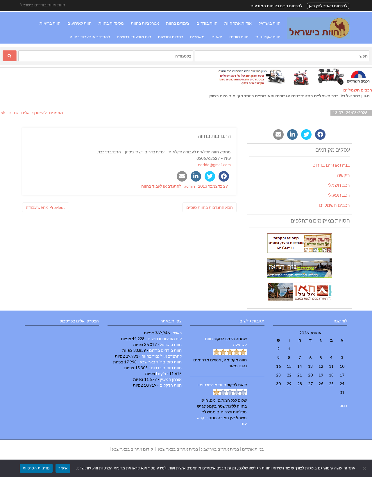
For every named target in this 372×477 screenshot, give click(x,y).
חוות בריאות (50, 23)
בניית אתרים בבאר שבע (178, 448)
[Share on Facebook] (224, 176)
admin (189, 186)
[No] (365, 468)
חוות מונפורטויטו (211, 384)
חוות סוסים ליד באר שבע (161, 361)
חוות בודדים (206, 23)
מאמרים (197, 36)
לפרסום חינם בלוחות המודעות (276, 5)
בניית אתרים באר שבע (220, 448)
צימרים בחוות (177, 23)
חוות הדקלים (171, 385)
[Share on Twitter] (210, 176)
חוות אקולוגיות (267, 36)
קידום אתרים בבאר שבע (132, 448)
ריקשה (343, 175)
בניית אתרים (253, 448)
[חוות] (318, 37)
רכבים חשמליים (357, 89)
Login (161, 373)
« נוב (343, 405)
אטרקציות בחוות (145, 23)
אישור (62, 468)
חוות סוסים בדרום (166, 367)
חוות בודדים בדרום (165, 350)
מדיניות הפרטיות (36, 468)
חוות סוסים (238, 36)
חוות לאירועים (79, 23)
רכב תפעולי (339, 195)
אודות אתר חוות (238, 23)
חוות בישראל (269, 23)
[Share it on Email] (182, 176)
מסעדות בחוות (111, 23)
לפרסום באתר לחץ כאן (328, 5)
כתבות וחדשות (170, 36)
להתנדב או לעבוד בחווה (90, 36)
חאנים (217, 36)
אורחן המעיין (171, 379)
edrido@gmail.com (214, 164)
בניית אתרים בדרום (331, 165)
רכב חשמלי (339, 185)
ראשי (177, 332)
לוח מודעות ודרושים (134, 36)
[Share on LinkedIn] (196, 176)
